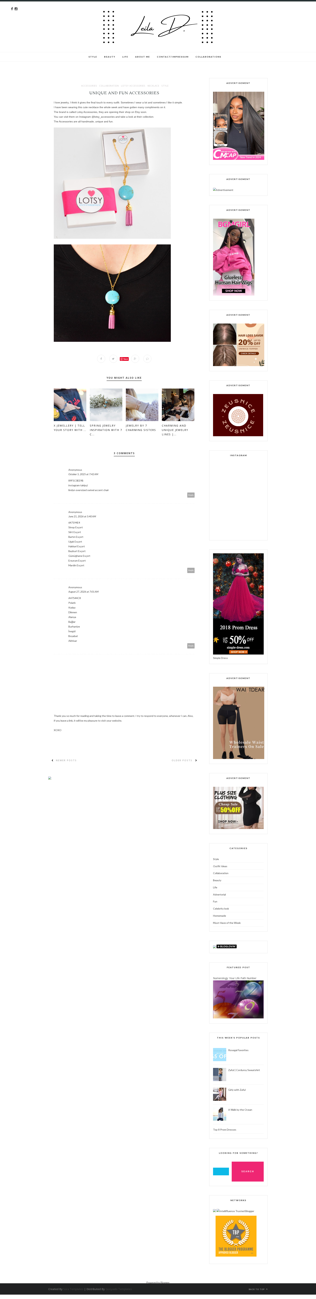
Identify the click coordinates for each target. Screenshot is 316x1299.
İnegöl (72, 631)
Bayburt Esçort (77, 551)
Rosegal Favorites (238, 1050)
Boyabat (73, 636)
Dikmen (72, 612)
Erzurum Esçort (77, 560)
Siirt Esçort (74, 532)
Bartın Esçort (75, 536)
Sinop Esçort (75, 527)
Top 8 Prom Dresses (224, 1129)
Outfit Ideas (220, 866)
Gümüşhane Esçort (79, 555)
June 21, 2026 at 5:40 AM (82, 516)
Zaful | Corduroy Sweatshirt (244, 1070)
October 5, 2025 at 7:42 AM (83, 474)
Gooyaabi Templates (119, 1289)
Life (215, 887)
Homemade (219, 915)
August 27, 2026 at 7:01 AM (83, 591)
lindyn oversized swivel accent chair (88, 490)
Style (93, 56)
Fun (215, 901)
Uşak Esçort (75, 541)
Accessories (89, 86)
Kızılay (72, 607)
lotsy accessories (133, 86)
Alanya (72, 617)
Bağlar (72, 621)
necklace (153, 86)
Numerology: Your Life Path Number (234, 978)
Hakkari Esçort (76, 546)
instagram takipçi (78, 485)
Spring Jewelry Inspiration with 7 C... (106, 430)
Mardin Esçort (76, 565)
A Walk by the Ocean (240, 1109)
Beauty (109, 56)
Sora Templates (73, 1289)
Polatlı (72, 602)
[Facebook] (12, 9)
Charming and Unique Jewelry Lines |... (175, 430)
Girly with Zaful (237, 1089)
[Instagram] (16, 9)
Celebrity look (221, 908)
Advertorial (219, 894)
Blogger (165, 1282)
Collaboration (109, 86)
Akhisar (72, 640)
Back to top (257, 1289)
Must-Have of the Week (227, 922)
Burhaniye (74, 626)
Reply (191, 495)
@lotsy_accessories (103, 116)
